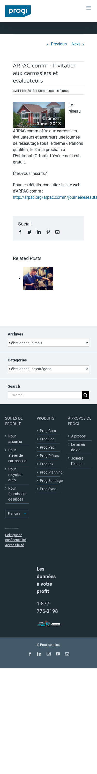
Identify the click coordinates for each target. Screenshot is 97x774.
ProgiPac (47, 447)
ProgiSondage (49, 480)
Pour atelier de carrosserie (17, 455)
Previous (59, 44)
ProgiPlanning (49, 472)
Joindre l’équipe (77, 461)
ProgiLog (47, 439)
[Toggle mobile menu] (89, 8)
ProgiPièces (49, 456)
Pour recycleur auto (15, 474)
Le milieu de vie (78, 447)
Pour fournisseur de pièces (17, 493)
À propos (78, 436)
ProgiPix (46, 464)
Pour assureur (15, 439)
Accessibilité (14, 545)
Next (76, 44)
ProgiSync (48, 489)
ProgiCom (48, 431)
